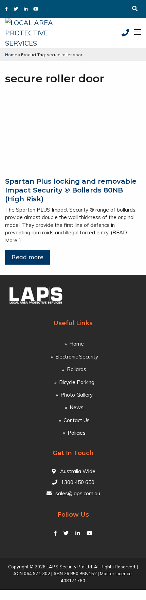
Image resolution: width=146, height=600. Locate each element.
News (77, 407)
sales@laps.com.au (77, 493)
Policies (77, 433)
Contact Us (76, 420)
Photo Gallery (76, 394)
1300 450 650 (77, 482)
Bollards (76, 369)
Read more (27, 257)
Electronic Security (76, 356)
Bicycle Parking (76, 382)
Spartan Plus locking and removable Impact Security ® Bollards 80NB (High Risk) (70, 190)
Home (11, 54)
